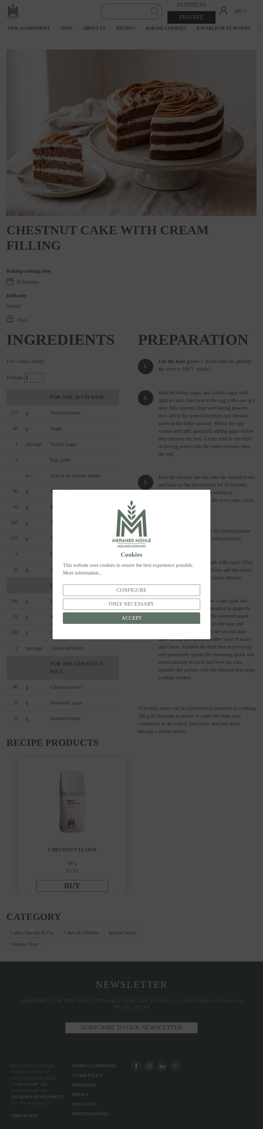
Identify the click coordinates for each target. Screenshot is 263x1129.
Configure (131, 590)
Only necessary (131, 604)
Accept (132, 618)
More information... (82, 573)
